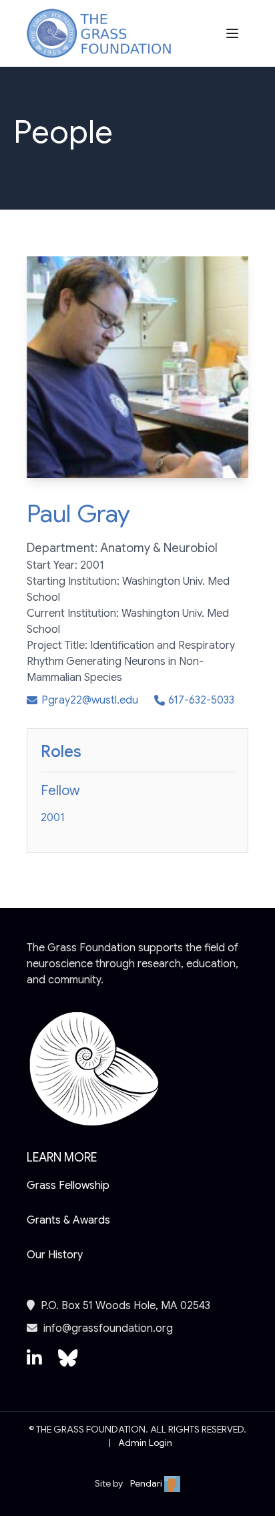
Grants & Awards (68, 1220)
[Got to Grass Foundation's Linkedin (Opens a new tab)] (34, 1364)
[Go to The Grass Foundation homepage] (99, 34)
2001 (53, 817)
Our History (55, 1255)
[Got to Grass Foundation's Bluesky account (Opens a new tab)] (67, 1364)
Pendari (147, 1483)
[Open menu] (233, 33)
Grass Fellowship (68, 1185)
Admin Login (145, 1443)
